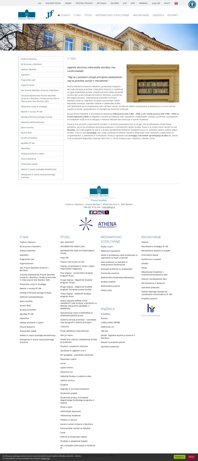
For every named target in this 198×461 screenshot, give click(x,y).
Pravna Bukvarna (28, 158)
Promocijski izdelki (29, 164)
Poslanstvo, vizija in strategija (34, 106)
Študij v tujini (66, 407)
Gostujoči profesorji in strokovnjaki (116, 269)
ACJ (39, 3)
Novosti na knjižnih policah (113, 342)
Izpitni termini (66, 367)
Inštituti (144, 242)
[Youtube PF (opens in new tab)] (95, 213)
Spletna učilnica (67, 380)
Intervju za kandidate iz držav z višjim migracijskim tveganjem (77, 267)
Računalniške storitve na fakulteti (75, 428)
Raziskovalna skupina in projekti (155, 250)
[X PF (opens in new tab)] (107, 213)
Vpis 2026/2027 (67, 242)
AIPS (133, 3)
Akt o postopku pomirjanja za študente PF (77, 446)
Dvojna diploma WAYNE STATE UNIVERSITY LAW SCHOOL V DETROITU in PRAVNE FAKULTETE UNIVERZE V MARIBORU (78, 304)
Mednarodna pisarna (110, 286)
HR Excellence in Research (153, 283)
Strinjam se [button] (179, 457)
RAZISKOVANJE (141, 15)
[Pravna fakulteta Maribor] (50, 14)
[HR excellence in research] (150, 315)
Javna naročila (27, 127)
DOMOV (65, 15)
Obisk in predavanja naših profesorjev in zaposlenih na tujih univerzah (119, 256)
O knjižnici (105, 314)
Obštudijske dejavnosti (70, 411)
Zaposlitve (25, 148)
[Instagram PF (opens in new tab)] (103, 213)
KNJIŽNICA (158, 15)
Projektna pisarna (149, 298)
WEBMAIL (143, 3)
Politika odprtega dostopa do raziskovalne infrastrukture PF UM (156, 293)
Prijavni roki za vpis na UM (72, 262)
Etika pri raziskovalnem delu (154, 279)
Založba (144, 263)
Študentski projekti (68, 393)
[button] (192, 4)
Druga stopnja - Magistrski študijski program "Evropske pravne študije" (76, 288)
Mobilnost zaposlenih (110, 251)
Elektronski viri (107, 327)
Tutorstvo (64, 326)
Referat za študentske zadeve (73, 437)
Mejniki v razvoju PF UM (31, 111)
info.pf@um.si (108, 207)
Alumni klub (26, 132)
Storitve (104, 318)
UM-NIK (104, 331)
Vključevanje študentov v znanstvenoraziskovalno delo (154, 273)
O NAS (77, 15)
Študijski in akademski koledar (74, 441)
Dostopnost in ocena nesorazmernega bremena (38, 176)
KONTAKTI (173, 15)
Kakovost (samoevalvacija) (32, 122)
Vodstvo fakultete (28, 69)
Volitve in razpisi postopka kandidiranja (38, 169)
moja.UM (156, 3)
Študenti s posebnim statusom (74, 346)
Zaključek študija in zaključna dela (75, 376)
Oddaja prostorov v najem (32, 153)
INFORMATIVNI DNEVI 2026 (72, 246)
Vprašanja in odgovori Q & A (73, 350)
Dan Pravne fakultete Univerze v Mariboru (40, 90)
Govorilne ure (66, 372)
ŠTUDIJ (88, 15)
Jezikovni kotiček (108, 281)
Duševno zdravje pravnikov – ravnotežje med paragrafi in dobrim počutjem (78, 321)
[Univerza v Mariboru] (26, 14)
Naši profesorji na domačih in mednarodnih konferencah (114, 263)
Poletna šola (106, 290)
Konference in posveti (151, 259)
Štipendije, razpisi (68, 359)
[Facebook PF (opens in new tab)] (91, 213)
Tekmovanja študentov (70, 415)
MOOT (167, 3)
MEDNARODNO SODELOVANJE (112, 15)
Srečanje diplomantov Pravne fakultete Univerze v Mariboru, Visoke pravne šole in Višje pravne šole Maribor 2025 (40, 98)
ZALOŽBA (115, 3)
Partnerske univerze (110, 273)
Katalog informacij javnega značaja (36, 117)
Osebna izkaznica (29, 59)
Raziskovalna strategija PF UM (154, 246)
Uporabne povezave (150, 287)
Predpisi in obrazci (68, 420)
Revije (144, 267)
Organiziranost (27, 85)
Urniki (63, 363)
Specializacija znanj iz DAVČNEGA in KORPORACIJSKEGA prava (76, 314)
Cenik (62, 432)
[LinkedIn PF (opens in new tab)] (99, 213)
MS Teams (101, 3)
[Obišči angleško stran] (176, 3)
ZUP (125, 3)
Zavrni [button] (191, 457)
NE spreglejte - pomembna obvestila (76, 355)
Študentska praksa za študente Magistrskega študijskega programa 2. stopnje (77, 400)
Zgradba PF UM (28, 143)
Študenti (64, 384)
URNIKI (68, 3)
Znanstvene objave (149, 255)
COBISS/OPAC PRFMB (110, 322)
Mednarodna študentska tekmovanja (117, 277)
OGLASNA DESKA (53, 3)
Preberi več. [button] (45, 458)
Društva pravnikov (29, 138)
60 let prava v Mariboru (31, 64)
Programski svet (28, 80)
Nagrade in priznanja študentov (74, 389)
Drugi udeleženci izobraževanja (74, 331)
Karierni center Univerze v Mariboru (76, 424)
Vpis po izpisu (66, 335)
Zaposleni (25, 74)
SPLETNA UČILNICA (84, 3)
